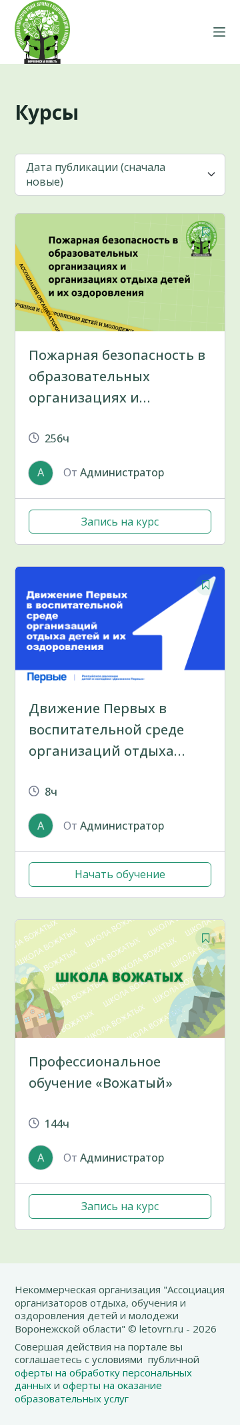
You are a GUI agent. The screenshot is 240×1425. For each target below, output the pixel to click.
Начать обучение (120, 874)
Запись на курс (120, 521)
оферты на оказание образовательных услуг (88, 1391)
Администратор (122, 472)
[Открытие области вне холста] (219, 32)
